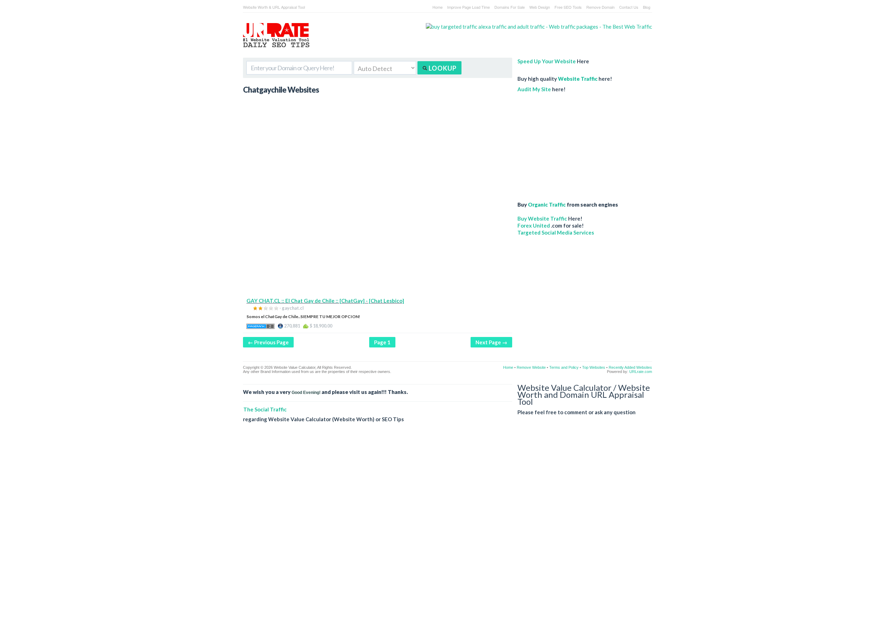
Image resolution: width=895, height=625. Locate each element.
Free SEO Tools (568, 7)
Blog (646, 7)
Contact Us (628, 7)
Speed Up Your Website (546, 61)
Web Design (539, 7)
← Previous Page (268, 342)
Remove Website (531, 367)
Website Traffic (577, 79)
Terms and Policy (564, 367)
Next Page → (491, 342)
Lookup (442, 68)
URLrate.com (640, 371)
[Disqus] (447, 529)
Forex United (533, 225)
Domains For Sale (509, 7)
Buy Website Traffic (542, 218)
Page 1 (382, 342)
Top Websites (593, 367)
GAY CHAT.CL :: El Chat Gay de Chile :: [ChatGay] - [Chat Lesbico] (325, 300)
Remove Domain (600, 7)
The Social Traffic (265, 409)
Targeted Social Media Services (555, 232)
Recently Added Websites (630, 367)
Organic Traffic (547, 204)
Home (437, 7)
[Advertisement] (377, 248)
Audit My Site (534, 89)
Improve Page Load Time (468, 7)
